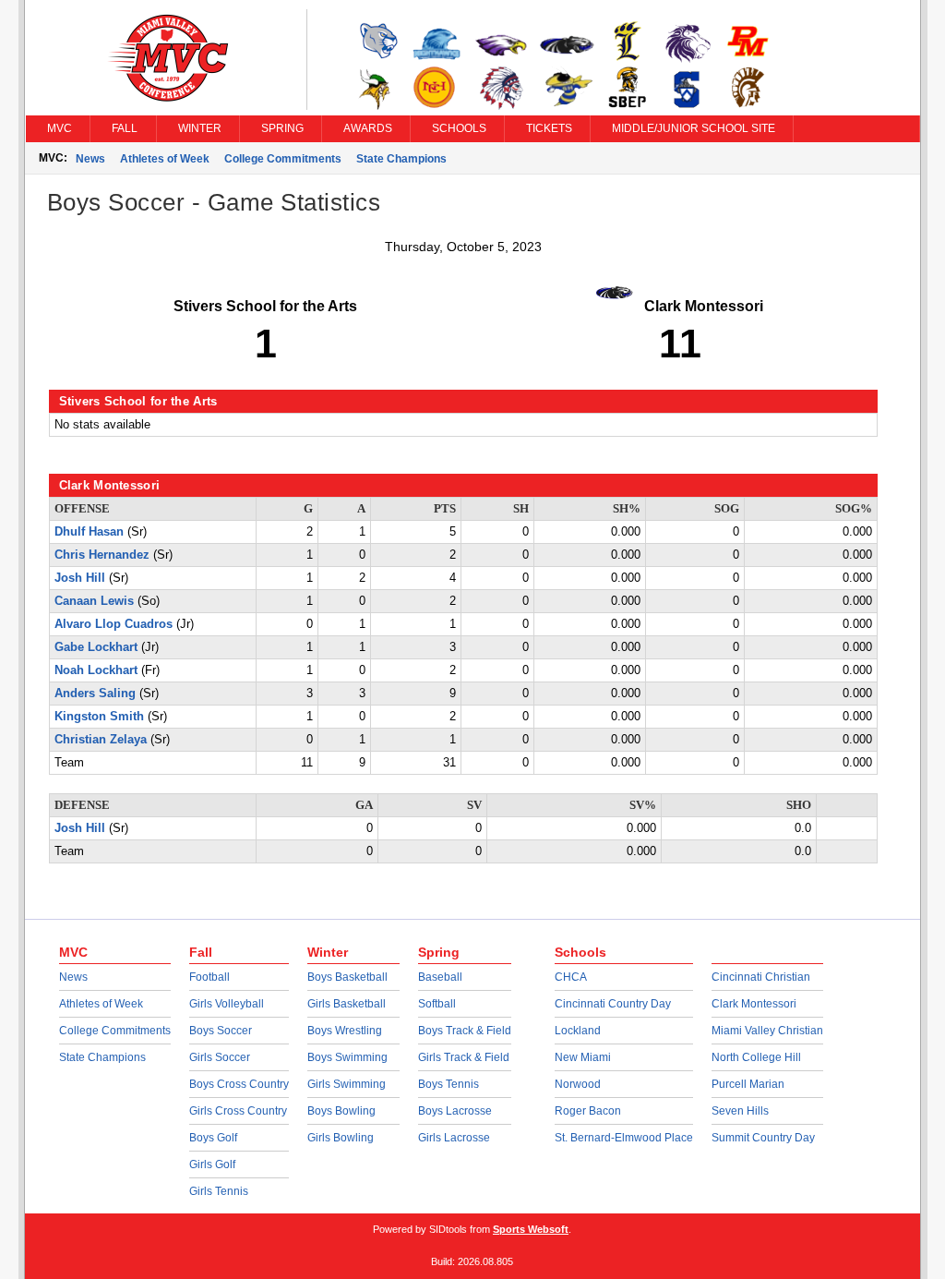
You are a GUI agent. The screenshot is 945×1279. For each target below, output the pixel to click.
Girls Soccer (219, 1057)
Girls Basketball (346, 1003)
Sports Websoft (530, 1229)
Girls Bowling (340, 1137)
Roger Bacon (588, 1110)
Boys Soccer (220, 1030)
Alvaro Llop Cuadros (113, 624)
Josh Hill (79, 578)
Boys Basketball (347, 977)
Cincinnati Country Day (613, 1003)
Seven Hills (740, 1110)
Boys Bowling (341, 1110)
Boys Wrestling (344, 1030)
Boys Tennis (448, 1084)
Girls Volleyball (226, 1003)
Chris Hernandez (102, 555)
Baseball (440, 977)
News (90, 158)
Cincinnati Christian (761, 977)
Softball (437, 1003)
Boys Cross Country (239, 1084)
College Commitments (282, 158)
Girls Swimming (346, 1084)
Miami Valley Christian (767, 1030)
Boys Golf (213, 1137)
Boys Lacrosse (455, 1110)
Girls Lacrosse (454, 1137)
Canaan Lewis (94, 601)
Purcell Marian (748, 1084)
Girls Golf (212, 1164)
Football (209, 977)
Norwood (578, 1084)
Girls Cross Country (238, 1110)
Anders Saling (95, 693)
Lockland (578, 1030)
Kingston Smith (99, 716)
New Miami (583, 1057)
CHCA (571, 977)
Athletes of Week (164, 158)
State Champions (401, 158)
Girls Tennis (218, 1191)
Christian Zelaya (100, 739)
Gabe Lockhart (96, 647)
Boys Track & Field (464, 1030)
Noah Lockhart (96, 670)
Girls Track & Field (463, 1057)
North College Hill (756, 1057)
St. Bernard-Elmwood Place (624, 1137)
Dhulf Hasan (89, 531)
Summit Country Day (763, 1137)
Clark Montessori (754, 1003)
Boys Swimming (347, 1057)
